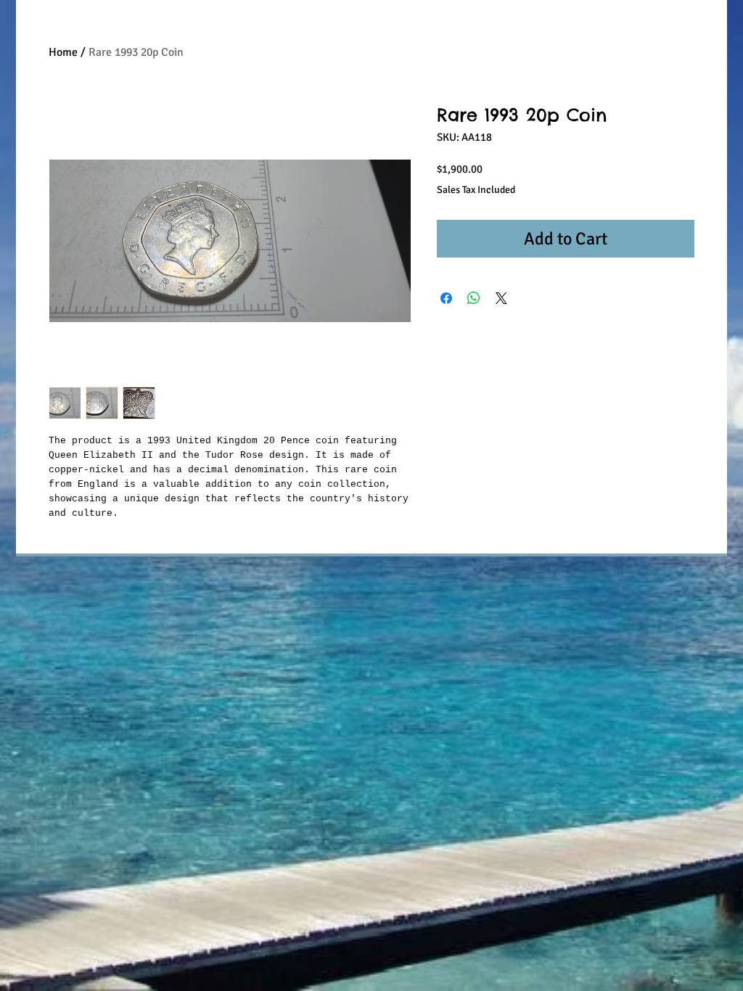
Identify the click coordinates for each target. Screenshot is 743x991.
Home (63, 52)
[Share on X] (501, 298)
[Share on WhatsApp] (474, 298)
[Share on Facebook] (446, 298)
